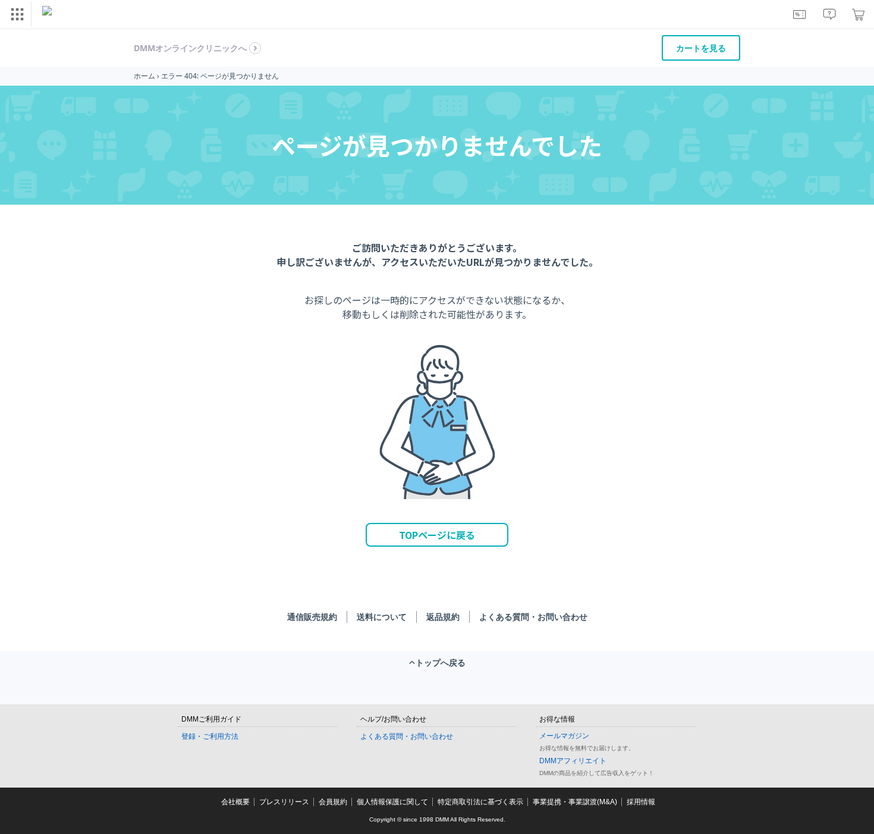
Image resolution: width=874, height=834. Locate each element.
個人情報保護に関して (392, 802)
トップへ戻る (441, 662)
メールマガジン (564, 736)
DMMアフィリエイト (572, 761)
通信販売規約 (312, 616)
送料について (382, 616)
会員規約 (333, 802)
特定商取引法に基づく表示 (480, 802)
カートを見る (701, 48)
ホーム (144, 76)
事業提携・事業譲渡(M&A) (575, 802)
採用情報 (641, 802)
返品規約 (443, 616)
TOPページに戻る (437, 535)
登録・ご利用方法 (209, 736)
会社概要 (235, 802)
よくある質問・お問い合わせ (533, 616)
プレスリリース (284, 802)
